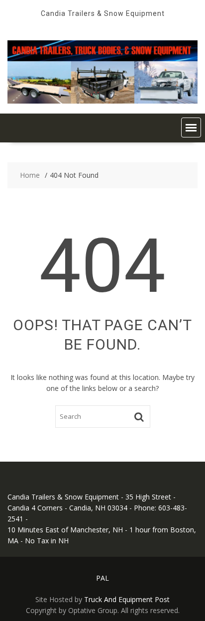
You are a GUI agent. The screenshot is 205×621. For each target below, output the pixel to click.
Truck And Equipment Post (127, 599)
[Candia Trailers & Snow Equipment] (102, 101)
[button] (191, 127)
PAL (102, 578)
